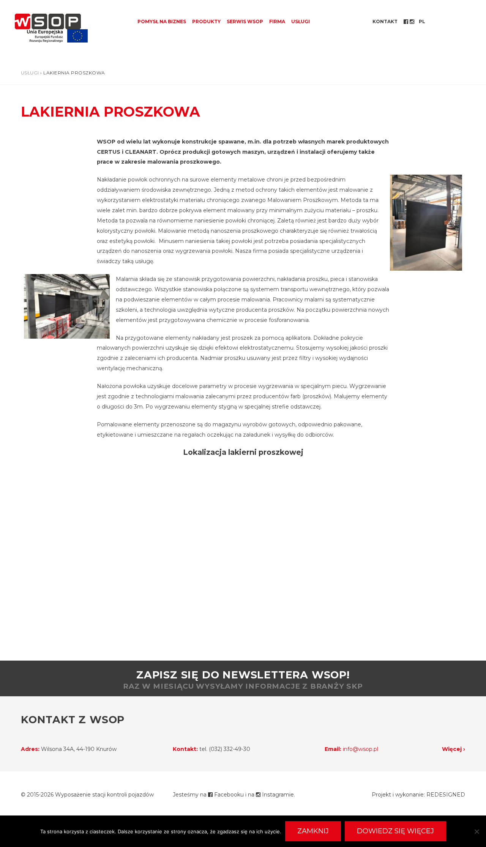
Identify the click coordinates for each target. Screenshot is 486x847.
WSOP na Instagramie (413, 22)
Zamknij (313, 831)
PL (422, 21)
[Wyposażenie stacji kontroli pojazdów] (48, 21)
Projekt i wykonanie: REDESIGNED (418, 794)
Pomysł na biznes (161, 21)
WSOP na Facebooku (407, 22)
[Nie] (476, 831)
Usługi (300, 21)
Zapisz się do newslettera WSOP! (243, 680)
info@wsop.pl (360, 749)
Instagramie (277, 794)
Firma (277, 21)
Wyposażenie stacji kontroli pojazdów (104, 794)
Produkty (206, 21)
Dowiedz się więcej (395, 831)
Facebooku (228, 794)
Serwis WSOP (245, 21)
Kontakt (385, 21)
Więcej (452, 749)
